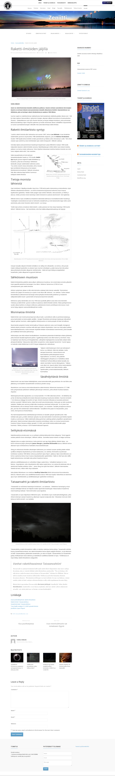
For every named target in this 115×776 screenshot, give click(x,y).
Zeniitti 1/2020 (81, 73)
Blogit (53, 8)
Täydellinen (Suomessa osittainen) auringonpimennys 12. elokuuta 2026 (17, 667)
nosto (27, 613)
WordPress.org (81, 178)
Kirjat (49, 8)
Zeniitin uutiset (41, 33)
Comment (14, 689)
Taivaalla (59, 8)
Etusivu (30, 8)
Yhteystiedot (83, 33)
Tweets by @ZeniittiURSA (82, 746)
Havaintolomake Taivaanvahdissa (20, 604)
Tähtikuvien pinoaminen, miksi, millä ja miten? (32, 666)
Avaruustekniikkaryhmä (20, 613)
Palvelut (36, 8)
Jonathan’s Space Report (18, 608)
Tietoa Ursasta (78, 8)
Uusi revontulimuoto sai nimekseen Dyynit (56, 624)
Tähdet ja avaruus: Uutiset (89, 146)
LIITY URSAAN (107, 2)
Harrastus (43, 8)
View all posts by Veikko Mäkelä (25, 642)
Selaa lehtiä (69, 33)
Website (13, 723)
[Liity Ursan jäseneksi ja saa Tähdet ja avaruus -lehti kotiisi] (90, 138)
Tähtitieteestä (68, 8)
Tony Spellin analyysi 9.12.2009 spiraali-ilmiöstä (24, 606)
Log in (78, 169)
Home (12, 43)
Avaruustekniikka (19, 43)
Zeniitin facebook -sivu (83, 90)
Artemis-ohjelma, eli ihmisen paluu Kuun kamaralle (64, 666)
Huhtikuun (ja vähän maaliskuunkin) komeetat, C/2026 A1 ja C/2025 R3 (49, 667)
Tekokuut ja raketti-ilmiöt (29, 53)
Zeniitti (85, 7)
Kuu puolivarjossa (26, 623)
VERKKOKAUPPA (72, 3)
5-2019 (13, 613)
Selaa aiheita (55, 33)
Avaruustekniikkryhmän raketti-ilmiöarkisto (23, 600)
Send (45, 769)
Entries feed (80, 172)
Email (13, 717)
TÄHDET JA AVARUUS (49, 3)
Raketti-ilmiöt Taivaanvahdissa (19, 602)
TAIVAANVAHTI (61, 3)
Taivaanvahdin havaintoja (89, 154)
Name (13, 710)
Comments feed (81, 175)
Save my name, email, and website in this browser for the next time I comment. (36, 730)
